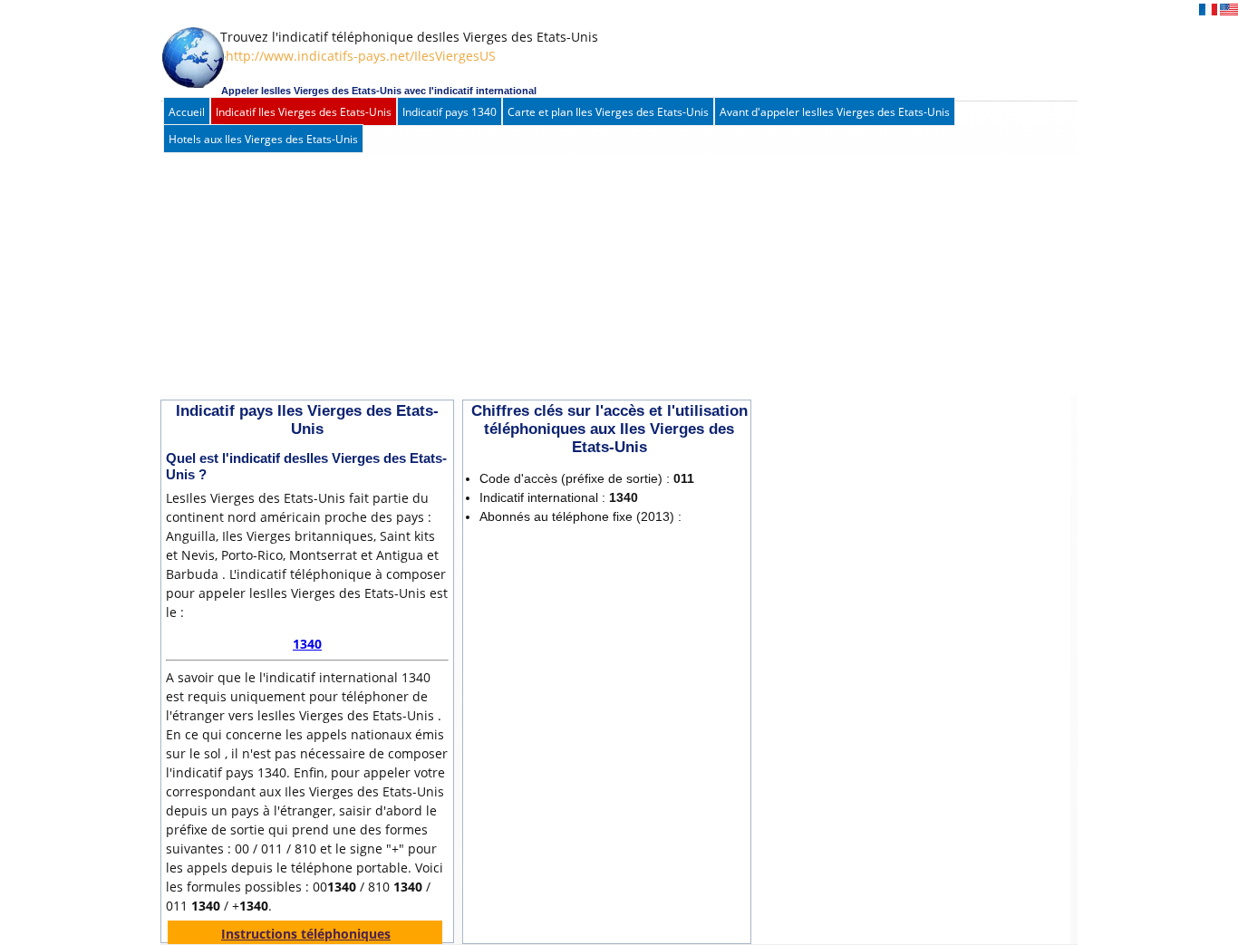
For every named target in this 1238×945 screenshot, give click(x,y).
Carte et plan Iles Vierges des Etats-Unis (608, 112)
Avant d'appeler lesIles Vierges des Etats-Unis (835, 112)
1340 (307, 643)
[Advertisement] (600, 277)
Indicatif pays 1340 (449, 112)
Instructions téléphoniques (306, 933)
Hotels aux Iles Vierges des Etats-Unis (263, 139)
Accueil (187, 112)
